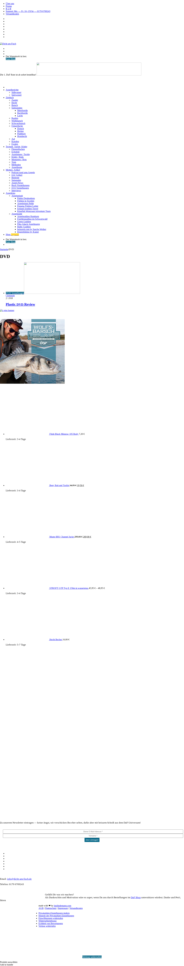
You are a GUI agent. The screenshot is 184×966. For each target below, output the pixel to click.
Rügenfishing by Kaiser (28, 232)
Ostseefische (17, 126)
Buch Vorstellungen (20, 185)
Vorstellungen (20, 188)
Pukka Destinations (26, 198)
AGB (41, 908)
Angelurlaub (17, 195)
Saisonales (16, 180)
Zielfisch (10, 97)
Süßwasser (16, 92)
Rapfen (15, 118)
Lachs (20, 115)
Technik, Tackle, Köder (16, 146)
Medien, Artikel (13, 170)
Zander (15, 100)
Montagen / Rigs (19, 159)
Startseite (4, 249)
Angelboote (17, 167)
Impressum (63, 908)
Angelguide (17, 214)
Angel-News (17, 183)
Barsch (15, 105)
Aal (13, 139)
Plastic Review (20, 304)
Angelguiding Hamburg (28, 216)
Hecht (14, 102)
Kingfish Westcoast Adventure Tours (34, 211)
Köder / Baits (18, 157)
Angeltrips (10, 193)
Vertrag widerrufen (47, 926)
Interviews (16, 190)
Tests (14, 162)
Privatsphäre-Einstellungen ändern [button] (54, 913)
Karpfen (15, 141)
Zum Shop (10, 59)
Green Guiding (24, 221)
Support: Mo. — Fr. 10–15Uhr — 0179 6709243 (28, 11)
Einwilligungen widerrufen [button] (51, 918)
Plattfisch (21, 133)
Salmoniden (17, 108)
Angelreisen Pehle (25, 203)
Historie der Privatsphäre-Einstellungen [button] (56, 915)
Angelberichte (12, 90)
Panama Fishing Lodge (27, 206)
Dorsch (20, 128)
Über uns (10, 3)
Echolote (16, 152)
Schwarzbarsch (18, 123)
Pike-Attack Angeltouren (28, 224)
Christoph (10, 295)
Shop (12, 234)
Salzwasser (17, 95)
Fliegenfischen (18, 149)
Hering (20, 131)
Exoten (15, 144)
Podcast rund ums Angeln (23, 172)
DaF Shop (136, 897)
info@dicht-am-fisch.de (19, 879)
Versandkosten (12, 14)
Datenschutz (50, 908)
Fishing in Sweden (25, 201)
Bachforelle (22, 113)
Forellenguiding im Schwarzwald (32, 219)
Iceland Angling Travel (27, 208)
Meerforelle (22, 110)
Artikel (17, 175)
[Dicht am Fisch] (8, 43)
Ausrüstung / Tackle (21, 154)
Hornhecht (22, 136)
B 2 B (8, 8)
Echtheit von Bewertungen (51, 923)
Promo (9, 6)
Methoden (16, 164)
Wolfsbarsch (17, 121)
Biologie (15, 177)
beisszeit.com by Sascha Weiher (31, 229)
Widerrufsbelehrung (47, 921)
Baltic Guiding (24, 226)
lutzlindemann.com (62, 905)
